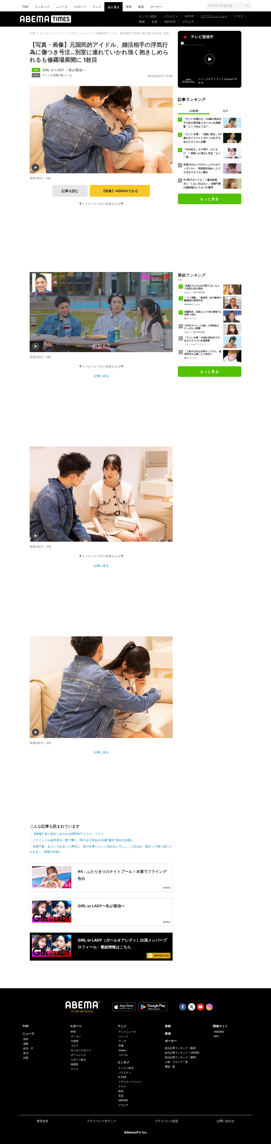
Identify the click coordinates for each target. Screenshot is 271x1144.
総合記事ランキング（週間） (181, 1057)
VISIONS (219, 1031)
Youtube (200, 1006)
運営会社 (42, 1121)
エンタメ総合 (148, 16)
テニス (74, 1068)
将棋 (129, 6)
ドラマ (238, 16)
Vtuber (122, 1050)
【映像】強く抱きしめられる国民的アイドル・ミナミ (68, 833)
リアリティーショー (214, 16)
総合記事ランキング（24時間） (183, 1052)
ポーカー (156, 6)
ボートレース (78, 1055)
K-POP (189, 16)
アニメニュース (127, 1031)
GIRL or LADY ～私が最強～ (64, 70)
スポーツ (80, 6)
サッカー (76, 1036)
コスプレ (123, 1055)
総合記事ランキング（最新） (181, 1048)
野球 (73, 1031)
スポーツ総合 (78, 1059)
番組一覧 (170, 1066)
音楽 (155, 21)
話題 (25, 1057)
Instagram (209, 1006)
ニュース (62, 6)
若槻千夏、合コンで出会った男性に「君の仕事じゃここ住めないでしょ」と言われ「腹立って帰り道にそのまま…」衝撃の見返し (101, 849)
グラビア (188, 21)
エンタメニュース (51, 33)
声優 (120, 1045)
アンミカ (47, 75)
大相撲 (74, 1041)
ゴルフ (74, 1045)
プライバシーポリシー (101, 1121)
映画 (142, 21)
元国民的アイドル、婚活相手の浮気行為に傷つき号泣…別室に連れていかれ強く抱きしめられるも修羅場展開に (163, 33)
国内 (25, 1039)
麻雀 (141, 6)
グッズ (122, 1041)
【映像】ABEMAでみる (120, 191)
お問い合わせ (225, 1121)
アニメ (96, 6)
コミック (123, 1036)
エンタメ (113, 6)
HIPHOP (170, 21)
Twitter (191, 1006)
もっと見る (209, 199)
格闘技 (74, 1064)
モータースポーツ (81, 1050)
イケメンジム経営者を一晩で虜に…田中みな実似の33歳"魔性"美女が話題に (83, 840)
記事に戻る (101, 376)
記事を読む (70, 191)
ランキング (42, 6)
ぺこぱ (68, 75)
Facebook (182, 1006)
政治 (25, 1053)
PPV (216, 1036)
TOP (25, 6)
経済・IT (28, 1048)
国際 (25, 1043)
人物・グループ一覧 (176, 1061)
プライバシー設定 (166, 1121)
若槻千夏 (58, 75)
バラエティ (170, 16)
